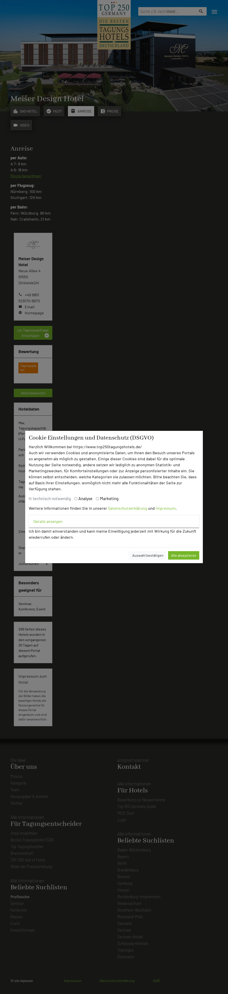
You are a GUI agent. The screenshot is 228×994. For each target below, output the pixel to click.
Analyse (85, 498)
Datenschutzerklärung (127, 508)
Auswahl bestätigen (147, 555)
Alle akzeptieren (183, 555)
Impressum (166, 508)
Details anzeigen (48, 521)
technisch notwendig (52, 498)
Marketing (109, 498)
